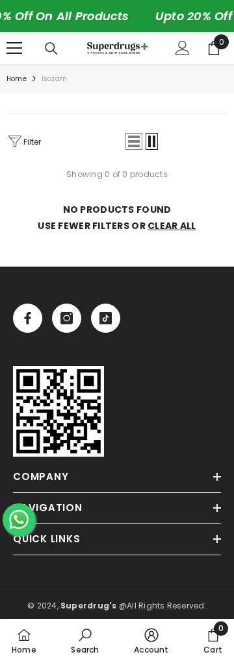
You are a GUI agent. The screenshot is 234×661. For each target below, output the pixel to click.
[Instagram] (66, 318)
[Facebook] (27, 318)
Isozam (54, 79)
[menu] (14, 48)
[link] (58, 411)
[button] (133, 141)
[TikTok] (105, 318)
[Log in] (183, 48)
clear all (172, 225)
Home (16, 79)
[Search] (51, 48)
